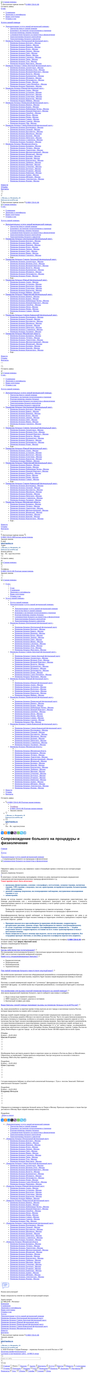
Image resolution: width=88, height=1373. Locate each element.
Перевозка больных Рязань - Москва (24, 55)
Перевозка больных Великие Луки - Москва (27, 70)
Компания (5, 1304)
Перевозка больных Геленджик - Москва (26, 96)
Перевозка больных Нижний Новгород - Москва (29, 111)
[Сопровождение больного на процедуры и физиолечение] (24, 861)
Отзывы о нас (11, 19)
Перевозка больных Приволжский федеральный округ (27, 103)
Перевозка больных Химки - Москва (24, 175)
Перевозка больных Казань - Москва (24, 107)
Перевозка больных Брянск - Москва (24, 45)
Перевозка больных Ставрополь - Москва (26, 140)
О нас (3, 9)
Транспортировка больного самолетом (25, 39)
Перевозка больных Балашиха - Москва (25, 146)
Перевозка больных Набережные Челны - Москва (29, 109)
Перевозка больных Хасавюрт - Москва (25, 142)
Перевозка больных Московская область (21, 144)
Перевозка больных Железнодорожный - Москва (29, 152)
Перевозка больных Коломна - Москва (25, 156)
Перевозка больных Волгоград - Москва (26, 94)
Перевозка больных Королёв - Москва (25, 158)
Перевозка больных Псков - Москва (24, 82)
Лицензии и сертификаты (16, 14)
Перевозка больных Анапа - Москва (24, 90)
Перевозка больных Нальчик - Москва (25, 136)
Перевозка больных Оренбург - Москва (25, 113)
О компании (10, 12)
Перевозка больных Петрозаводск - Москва (27, 80)
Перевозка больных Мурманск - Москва (25, 78)
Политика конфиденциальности (13, 1352)
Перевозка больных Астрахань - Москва (26, 92)
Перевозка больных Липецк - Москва (24, 51)
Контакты (5, 189)
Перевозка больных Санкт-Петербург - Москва (28, 84)
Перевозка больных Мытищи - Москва (25, 164)
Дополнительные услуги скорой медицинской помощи (27, 26)
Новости (4, 185)
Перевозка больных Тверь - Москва (24, 59)
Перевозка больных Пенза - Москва (24, 115)
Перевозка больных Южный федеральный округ (25, 88)
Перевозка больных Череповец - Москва (26, 86)
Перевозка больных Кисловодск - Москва (26, 131)
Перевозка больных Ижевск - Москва (24, 105)
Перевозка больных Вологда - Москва (25, 74)
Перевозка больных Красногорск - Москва (26, 160)
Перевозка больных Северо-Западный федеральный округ (29, 66)
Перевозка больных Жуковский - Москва (26, 154)
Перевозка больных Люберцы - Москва (25, 162)
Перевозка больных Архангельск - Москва (26, 68)
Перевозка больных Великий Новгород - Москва (29, 72)
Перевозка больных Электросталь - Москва (27, 179)
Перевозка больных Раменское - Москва (25, 173)
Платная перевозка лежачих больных (24, 33)
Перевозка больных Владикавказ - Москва (26, 127)
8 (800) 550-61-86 (32, 4)
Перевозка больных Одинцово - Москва (25, 167)
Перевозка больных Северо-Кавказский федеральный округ (29, 125)
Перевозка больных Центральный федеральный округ (27, 41)
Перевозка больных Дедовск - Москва (25, 148)
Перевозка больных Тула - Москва (23, 61)
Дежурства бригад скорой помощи (23, 28)
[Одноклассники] (5, 832)
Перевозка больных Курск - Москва (24, 49)
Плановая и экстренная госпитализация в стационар (30, 30)
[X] (12, 832)
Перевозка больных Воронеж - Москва (25, 47)
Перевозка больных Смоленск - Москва (25, 57)
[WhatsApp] (18, 832)
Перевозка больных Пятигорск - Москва (26, 138)
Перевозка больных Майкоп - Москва (25, 101)
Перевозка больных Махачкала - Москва (26, 134)
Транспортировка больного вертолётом (25, 37)
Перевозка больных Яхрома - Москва (24, 181)
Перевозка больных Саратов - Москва (25, 121)
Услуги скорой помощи (10, 22)
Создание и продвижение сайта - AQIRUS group (20, 1354)
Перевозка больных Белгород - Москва (25, 43)
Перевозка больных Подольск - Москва (25, 169)
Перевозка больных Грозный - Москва (25, 129)
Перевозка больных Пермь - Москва (24, 117)
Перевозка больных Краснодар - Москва (26, 99)
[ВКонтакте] (2, 832)
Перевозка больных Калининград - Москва (27, 76)
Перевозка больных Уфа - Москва (23, 123)
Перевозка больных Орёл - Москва (23, 53)
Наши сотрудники (13, 17)
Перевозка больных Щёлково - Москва (25, 177)
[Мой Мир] (8, 832)
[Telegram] (24, 832)
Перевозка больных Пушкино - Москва (25, 171)
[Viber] (15, 832)
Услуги (3, 1314)
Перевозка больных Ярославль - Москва (26, 63)
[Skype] (21, 832)
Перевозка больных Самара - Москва (24, 119)
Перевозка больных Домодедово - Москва (26, 150)
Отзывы (4, 187)
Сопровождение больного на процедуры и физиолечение (32, 35)
